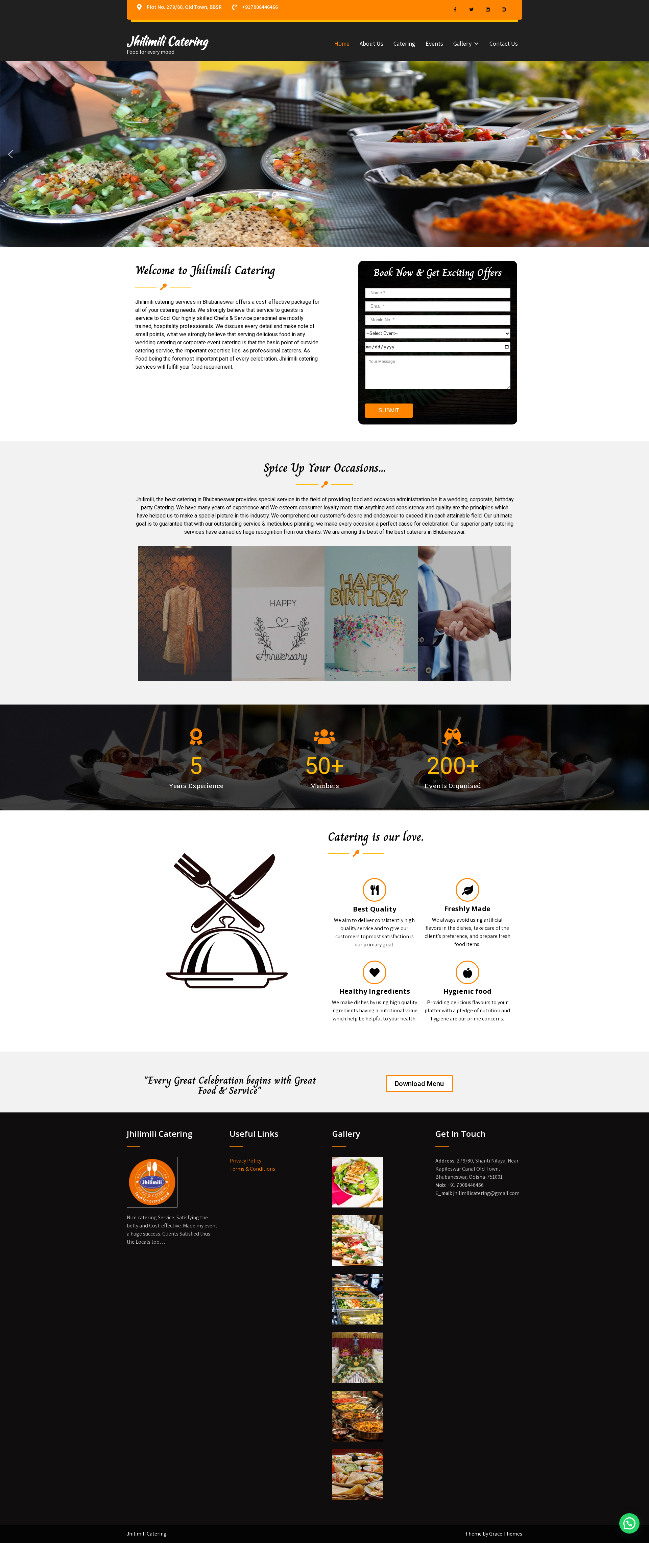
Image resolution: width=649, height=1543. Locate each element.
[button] (10, 154)
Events (434, 43)
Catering (404, 43)
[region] (324, 154)
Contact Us (503, 43)
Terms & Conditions (252, 1168)
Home (342, 43)
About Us (371, 43)
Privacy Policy (245, 1160)
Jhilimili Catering (167, 41)
